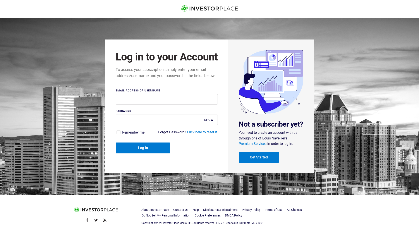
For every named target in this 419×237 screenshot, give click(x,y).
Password (123, 111)
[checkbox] (130, 132)
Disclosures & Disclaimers (220, 209)
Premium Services (252, 144)
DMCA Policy (233, 215)
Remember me (133, 132)
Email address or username (138, 90)
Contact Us (180, 209)
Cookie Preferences (208, 215)
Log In (143, 148)
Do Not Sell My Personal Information (165, 215)
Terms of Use (273, 209)
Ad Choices (294, 209)
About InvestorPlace (155, 209)
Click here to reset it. (202, 132)
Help (196, 209)
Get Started (259, 157)
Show (208, 120)
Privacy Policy (251, 209)
